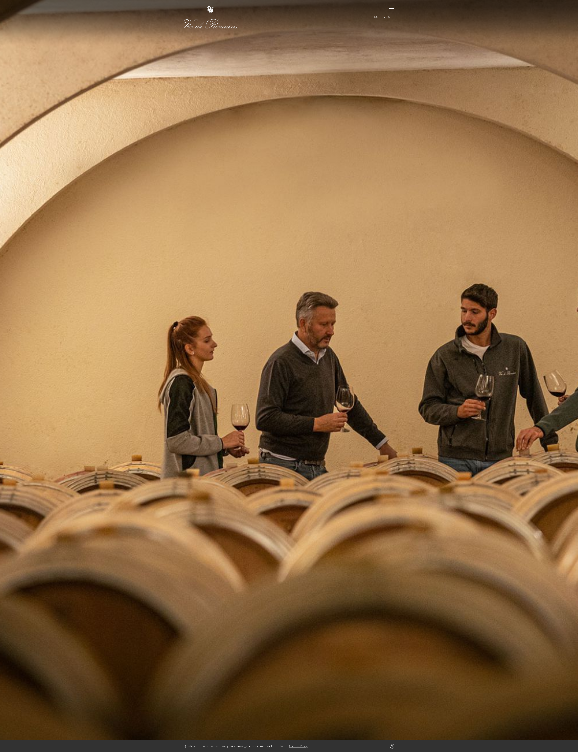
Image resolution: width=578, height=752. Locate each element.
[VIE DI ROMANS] (211, 17)
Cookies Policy (298, 746)
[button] (391, 8)
